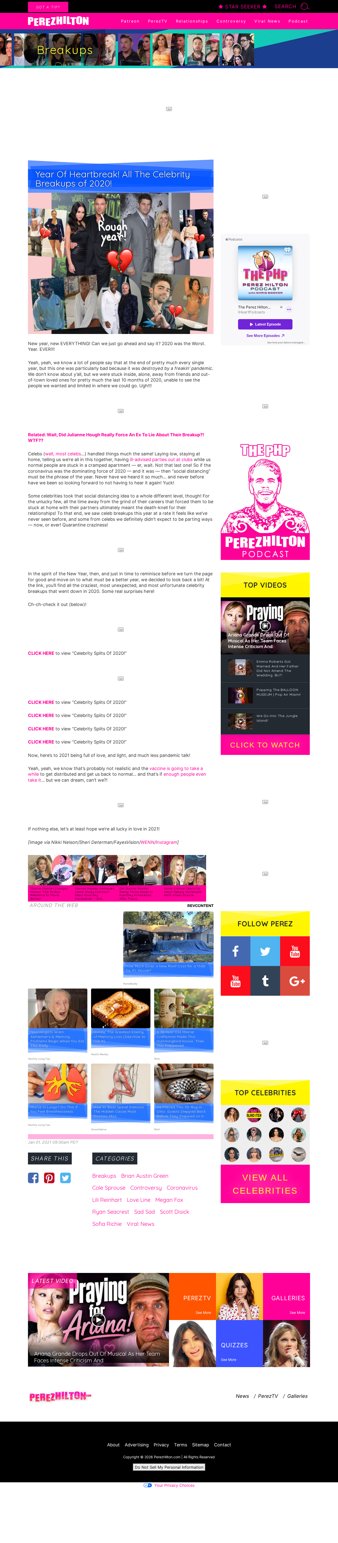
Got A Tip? (48, 7)
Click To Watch (265, 745)
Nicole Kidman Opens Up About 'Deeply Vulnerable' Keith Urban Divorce (183, 892)
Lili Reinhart (107, 1199)
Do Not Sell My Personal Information (169, 1467)
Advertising (137, 1444)
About (113, 1444)
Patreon (130, 21)
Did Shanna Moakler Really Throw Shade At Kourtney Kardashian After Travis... (136, 893)
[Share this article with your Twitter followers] (65, 1177)
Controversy (231, 21)
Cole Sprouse (108, 1187)
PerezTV (158, 21)
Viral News (267, 21)
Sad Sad (144, 1211)
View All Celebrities (265, 1184)
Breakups (104, 1175)
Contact (222, 1444)
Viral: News (140, 1223)
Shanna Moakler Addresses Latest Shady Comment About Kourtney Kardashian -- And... (94, 893)
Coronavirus (182, 1187)
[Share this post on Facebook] (33, 1177)
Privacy (161, 1444)
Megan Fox (169, 1199)
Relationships (192, 21)
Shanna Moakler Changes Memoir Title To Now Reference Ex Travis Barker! (49, 893)
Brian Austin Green (145, 1175)
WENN (147, 842)
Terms (180, 1444)
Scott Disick (174, 1211)
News (242, 1396)
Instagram (166, 842)
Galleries (297, 1396)
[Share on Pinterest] (49, 1177)
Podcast (298, 21)
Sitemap (200, 1444)
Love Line (138, 1199)
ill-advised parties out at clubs (161, 459)
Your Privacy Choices (174, 1485)
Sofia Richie (107, 1223)
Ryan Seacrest (110, 1211)
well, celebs (63, 453)
